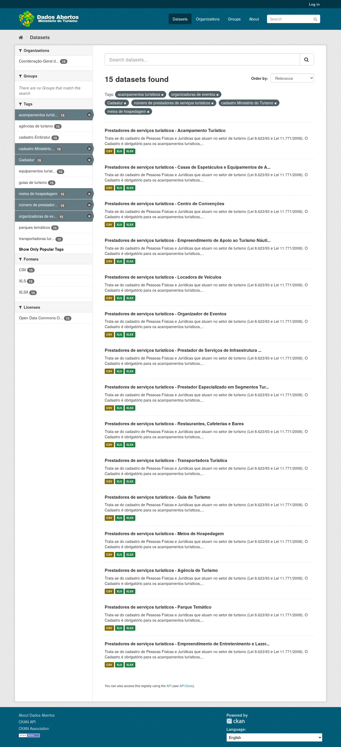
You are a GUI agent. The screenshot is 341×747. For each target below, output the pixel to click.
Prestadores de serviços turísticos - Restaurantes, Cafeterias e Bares (174, 423)
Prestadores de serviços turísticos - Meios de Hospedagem (164, 533)
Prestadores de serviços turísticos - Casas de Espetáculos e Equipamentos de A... (187, 167)
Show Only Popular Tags (41, 249)
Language (235, 729)
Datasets (180, 19)
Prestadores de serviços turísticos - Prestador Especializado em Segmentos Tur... (187, 387)
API (169, 685)
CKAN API (27, 721)
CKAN (235, 721)
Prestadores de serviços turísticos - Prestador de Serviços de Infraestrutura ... (183, 350)
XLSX (129, 151)
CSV (109, 151)
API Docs (186, 685)
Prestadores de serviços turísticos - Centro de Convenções (164, 203)
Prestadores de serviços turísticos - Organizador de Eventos (165, 314)
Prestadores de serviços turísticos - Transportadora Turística (166, 460)
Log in (314, 4)
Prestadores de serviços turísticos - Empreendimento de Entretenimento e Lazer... (187, 644)
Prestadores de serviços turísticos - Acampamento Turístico (165, 130)
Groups (234, 19)
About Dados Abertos (37, 715)
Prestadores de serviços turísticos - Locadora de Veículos (163, 277)
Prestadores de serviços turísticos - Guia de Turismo (157, 497)
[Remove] (162, 94)
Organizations (208, 19)
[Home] (21, 37)
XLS (119, 151)
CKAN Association (34, 728)
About (254, 19)
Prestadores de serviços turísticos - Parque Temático (158, 607)
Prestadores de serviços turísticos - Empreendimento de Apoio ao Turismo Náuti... (187, 240)
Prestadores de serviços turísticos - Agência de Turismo (161, 570)
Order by (259, 78)
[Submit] (315, 18)
